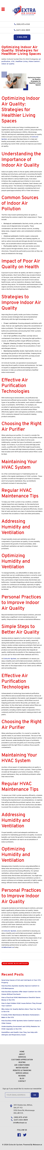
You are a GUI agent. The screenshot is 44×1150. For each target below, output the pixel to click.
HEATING (22, 1062)
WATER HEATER (22, 1068)
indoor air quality (7, 64)
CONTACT (22, 1081)
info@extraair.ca (7, 947)
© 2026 (5, 1145)
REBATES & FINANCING (22, 1071)
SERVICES (22, 1057)
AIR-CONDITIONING (22, 1065)
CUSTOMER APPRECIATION (22, 1060)
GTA (12, 61)
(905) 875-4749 (23, 24)
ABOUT (22, 1054)
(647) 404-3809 (23, 30)
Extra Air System (10, 659)
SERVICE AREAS (22, 1073)
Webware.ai (37, 1145)
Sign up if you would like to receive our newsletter (22, 1089)
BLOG (22, 1079)
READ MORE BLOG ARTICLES (15, 963)
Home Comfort (34, 61)
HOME (22, 1052)
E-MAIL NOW (22, 37)
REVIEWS (22, 1076)
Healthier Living (22, 61)
